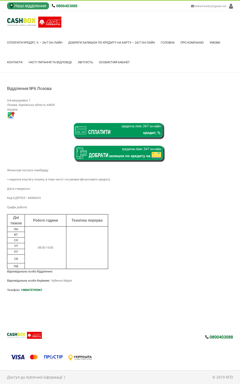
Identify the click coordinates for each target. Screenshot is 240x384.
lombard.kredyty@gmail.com (210, 6)
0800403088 (66, 6)
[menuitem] (37, 42)
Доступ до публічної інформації (34, 377)
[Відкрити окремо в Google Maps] (11, 114)
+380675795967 (31, 290)
